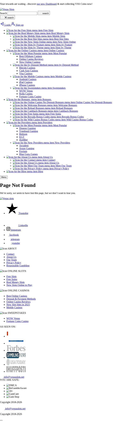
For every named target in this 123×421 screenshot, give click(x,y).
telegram (15, 239)
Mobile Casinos (14, 307)
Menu (3, 177)
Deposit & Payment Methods (21, 298)
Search (3, 13)
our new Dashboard (47, 4)
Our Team (11, 259)
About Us (11, 257)
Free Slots (11, 276)
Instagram (15, 230)
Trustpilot (23, 213)
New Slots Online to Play (19, 285)
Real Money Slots (15, 282)
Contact (10, 254)
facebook (14, 234)
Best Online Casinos (16, 296)
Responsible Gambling (17, 265)
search (45, 13)
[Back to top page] (1, 420)
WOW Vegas (13, 318)
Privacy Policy (13, 262)
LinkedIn (23, 225)
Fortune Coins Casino (17, 321)
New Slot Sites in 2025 (18, 304)
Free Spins (11, 279)
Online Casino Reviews (18, 301)
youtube (15, 243)
